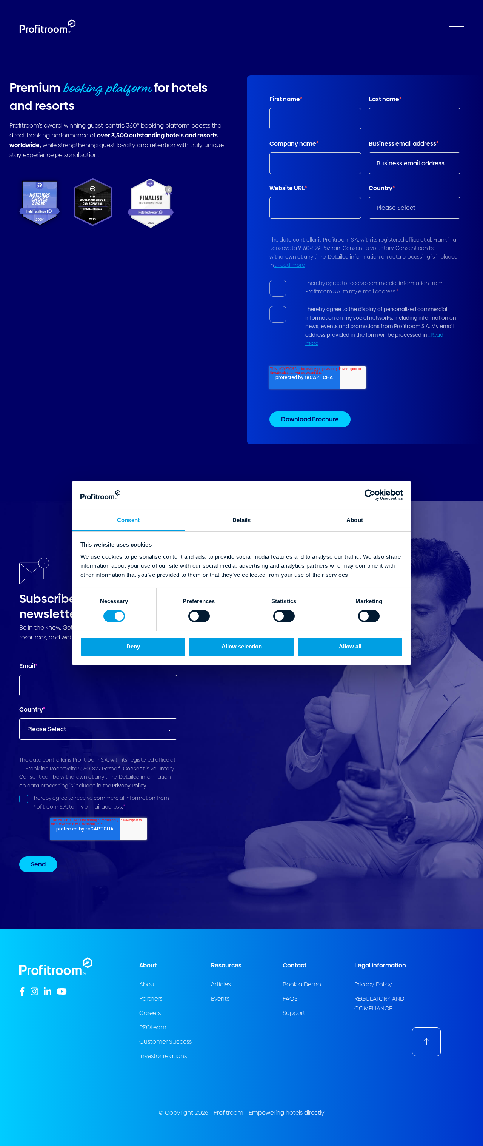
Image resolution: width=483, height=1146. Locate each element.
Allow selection (242, 646)
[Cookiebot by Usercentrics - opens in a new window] (370, 495)
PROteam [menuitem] (152, 1027)
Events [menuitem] (220, 998)
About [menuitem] (148, 984)
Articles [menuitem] (221, 984)
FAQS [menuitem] (290, 998)
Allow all (350, 646)
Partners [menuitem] (150, 998)
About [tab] (354, 520)
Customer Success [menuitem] (165, 1041)
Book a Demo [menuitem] (302, 984)
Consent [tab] (128, 520)
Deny (133, 646)
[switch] (199, 616)
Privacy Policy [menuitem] (373, 984)
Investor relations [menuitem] (163, 1056)
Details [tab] (241, 520)
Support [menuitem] (294, 1013)
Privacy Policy (129, 785)
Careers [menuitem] (150, 1013)
